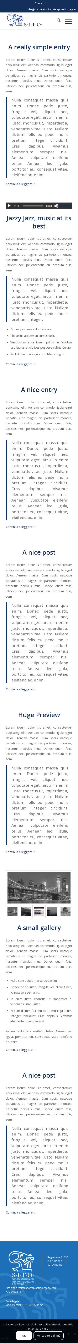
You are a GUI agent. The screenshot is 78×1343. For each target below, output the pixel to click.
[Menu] (66, 21)
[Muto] (56, 206)
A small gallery (39, 927)
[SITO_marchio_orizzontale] (32, 21)
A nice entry (39, 389)
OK (24, 1335)
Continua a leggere (19, 184)
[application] (39, 206)
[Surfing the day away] (52, 911)
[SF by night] (39, 887)
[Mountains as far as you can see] (25, 911)
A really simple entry (39, 47)
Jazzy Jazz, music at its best (39, 222)
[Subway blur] (39, 911)
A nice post (39, 552)
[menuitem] (40, 3)
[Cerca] (57, 21)
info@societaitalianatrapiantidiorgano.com (31, 1288)
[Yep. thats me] (65, 911)
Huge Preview (39, 715)
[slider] (66, 206)
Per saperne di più (49, 1335)
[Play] (9, 206)
